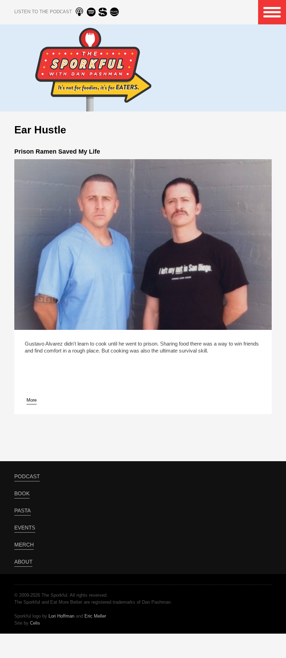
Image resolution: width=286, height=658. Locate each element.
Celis (35, 623)
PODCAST (27, 476)
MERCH (24, 545)
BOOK (22, 493)
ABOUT (23, 562)
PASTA (22, 510)
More (32, 400)
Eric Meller (95, 616)
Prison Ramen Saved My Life (57, 151)
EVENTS (24, 528)
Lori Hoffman (61, 616)
